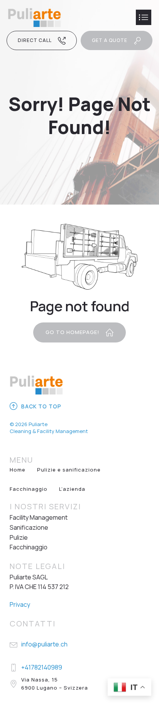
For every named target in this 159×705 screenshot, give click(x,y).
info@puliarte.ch (44, 644)
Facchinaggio (28, 488)
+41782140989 (41, 667)
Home (17, 469)
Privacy (20, 604)
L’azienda (72, 488)
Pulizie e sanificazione (69, 469)
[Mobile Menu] (143, 17)
